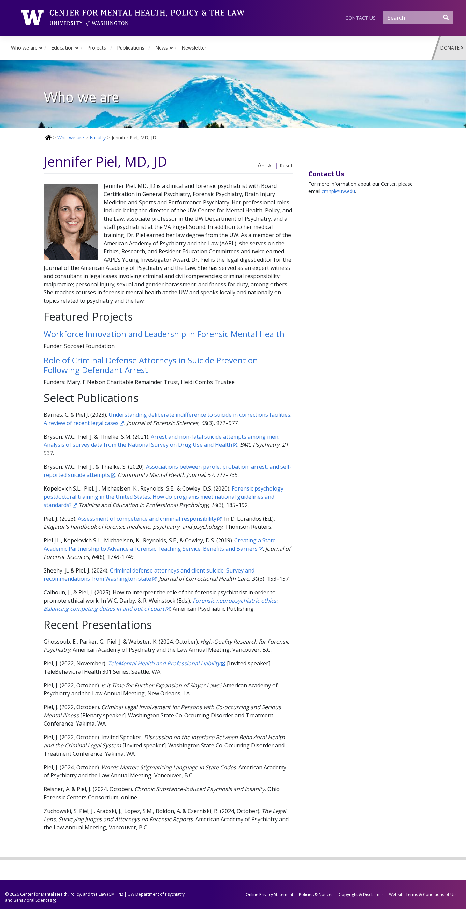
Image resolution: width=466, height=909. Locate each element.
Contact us (360, 18)
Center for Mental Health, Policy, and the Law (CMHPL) (71, 894)
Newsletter (193, 47)
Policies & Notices (316, 894)
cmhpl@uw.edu (338, 191)
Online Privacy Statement (269, 894)
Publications (130, 47)
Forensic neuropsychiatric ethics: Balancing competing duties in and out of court (161, 604)
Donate (450, 47)
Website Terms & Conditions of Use (423, 894)
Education (62, 47)
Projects (96, 47)
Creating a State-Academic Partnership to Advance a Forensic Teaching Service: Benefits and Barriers (161, 544)
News (161, 47)
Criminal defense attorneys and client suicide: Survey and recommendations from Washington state (149, 574)
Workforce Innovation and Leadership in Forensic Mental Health (164, 334)
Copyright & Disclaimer (361, 894)
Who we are (24, 47)
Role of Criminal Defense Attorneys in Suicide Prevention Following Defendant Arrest (151, 365)
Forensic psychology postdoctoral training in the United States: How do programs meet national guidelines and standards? (163, 497)
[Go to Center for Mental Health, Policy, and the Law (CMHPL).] (48, 137)
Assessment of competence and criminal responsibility (147, 518)
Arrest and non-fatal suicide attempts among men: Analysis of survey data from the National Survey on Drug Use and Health (161, 441)
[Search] (446, 17)
